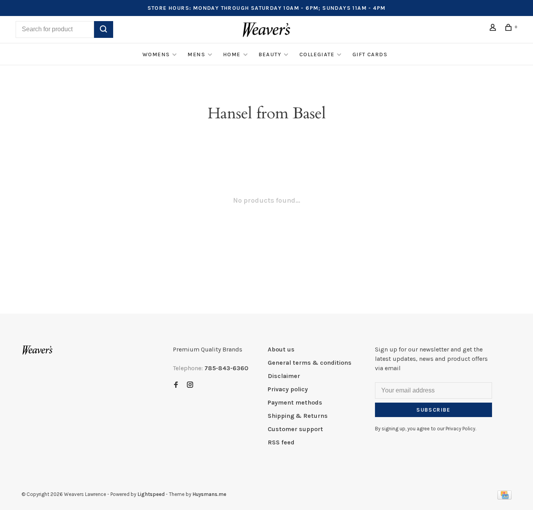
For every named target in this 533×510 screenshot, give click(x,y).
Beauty (270, 54)
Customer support (295, 429)
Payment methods (295, 402)
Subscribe (433, 410)
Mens (196, 54)
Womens (156, 54)
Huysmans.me (209, 494)
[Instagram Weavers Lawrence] (190, 385)
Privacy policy (288, 389)
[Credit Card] (504, 497)
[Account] (494, 28)
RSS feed (281, 442)
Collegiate (316, 54)
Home (232, 54)
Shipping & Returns (298, 415)
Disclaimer (284, 376)
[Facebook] (176, 385)
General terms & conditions (310, 362)
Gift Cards (369, 54)
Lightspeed (151, 494)
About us (281, 349)
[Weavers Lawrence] (37, 350)
